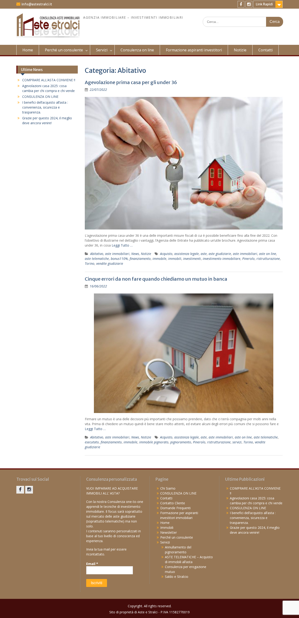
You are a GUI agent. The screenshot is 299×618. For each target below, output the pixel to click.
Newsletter (168, 532)
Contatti (265, 50)
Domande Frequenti (175, 508)
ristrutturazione (268, 258)
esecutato (92, 442)
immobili (174, 258)
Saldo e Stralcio (176, 576)
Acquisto (166, 253)
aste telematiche (97, 258)
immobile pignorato (153, 442)
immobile (159, 258)
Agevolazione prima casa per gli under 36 (131, 82)
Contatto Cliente (172, 503)
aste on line (267, 253)
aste (204, 253)
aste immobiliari (117, 253)
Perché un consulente (64, 50)
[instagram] (249, 4)
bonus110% (119, 258)
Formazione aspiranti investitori (194, 50)
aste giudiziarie (220, 253)
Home (27, 50)
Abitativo (96, 253)
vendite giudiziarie (109, 263)
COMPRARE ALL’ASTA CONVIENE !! (48, 80)
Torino (89, 263)
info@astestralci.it (36, 4)
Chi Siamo (167, 488)
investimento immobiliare (221, 258)
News (135, 253)
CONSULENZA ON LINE (40, 96)
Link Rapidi (264, 4)
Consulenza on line (137, 50)
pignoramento (180, 442)
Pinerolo (248, 258)
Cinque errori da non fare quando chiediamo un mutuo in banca (156, 279)
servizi (237, 442)
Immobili (166, 527)
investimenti (192, 258)
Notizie (240, 50)
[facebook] (241, 4)
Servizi (101, 50)
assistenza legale (186, 253)
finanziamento (140, 258)
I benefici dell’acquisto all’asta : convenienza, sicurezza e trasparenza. (45, 107)
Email (92, 563)
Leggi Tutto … (122, 245)
